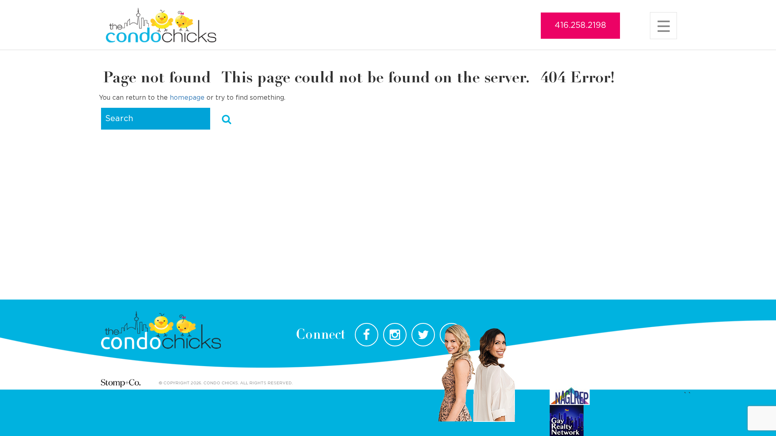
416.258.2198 (580, 25)
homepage (187, 97)
